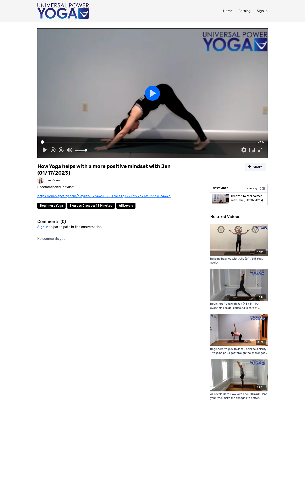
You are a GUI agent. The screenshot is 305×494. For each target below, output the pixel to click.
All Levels (126, 205)
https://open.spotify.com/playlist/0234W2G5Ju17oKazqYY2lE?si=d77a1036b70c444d (104, 196)
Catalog (244, 11)
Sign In (262, 11)
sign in (42, 227)
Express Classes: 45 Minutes (91, 205)
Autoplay (252, 188)
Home (227, 11)
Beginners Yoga (51, 205)
